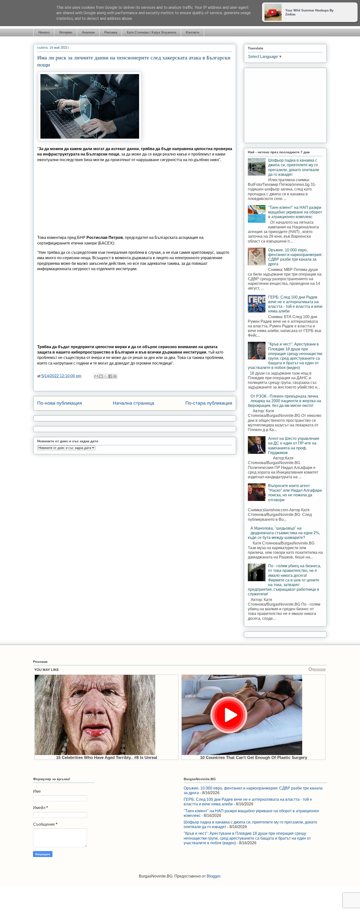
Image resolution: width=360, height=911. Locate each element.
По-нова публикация (59, 403)
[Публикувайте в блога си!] (100, 376)
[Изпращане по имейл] (96, 376)
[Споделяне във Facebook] (110, 376)
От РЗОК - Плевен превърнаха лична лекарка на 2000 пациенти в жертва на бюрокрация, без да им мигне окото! (284, 401)
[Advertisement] (134, 201)
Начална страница (133, 403)
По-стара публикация (208, 403)
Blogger (213, 876)
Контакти (192, 32)
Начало (43, 32)
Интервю (65, 32)
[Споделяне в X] (105, 376)
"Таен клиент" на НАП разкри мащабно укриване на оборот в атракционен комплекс (295, 212)
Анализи (88, 32)
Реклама (110, 32)
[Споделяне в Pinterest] (114, 376)
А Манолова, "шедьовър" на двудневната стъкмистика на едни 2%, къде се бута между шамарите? (284, 533)
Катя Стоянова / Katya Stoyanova (151, 32)
